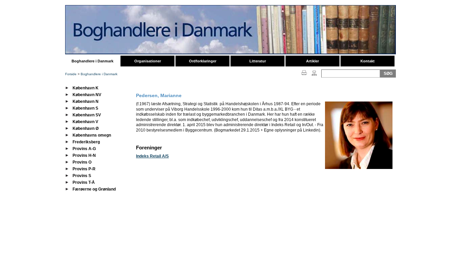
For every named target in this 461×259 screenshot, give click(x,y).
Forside (71, 74)
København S (85, 108)
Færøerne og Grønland (94, 189)
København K (86, 88)
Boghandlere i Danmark (92, 61)
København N (86, 101)
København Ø (86, 128)
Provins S (82, 175)
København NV (87, 94)
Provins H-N (84, 155)
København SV (87, 115)
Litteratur (257, 61)
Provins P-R (84, 169)
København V (85, 121)
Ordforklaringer (202, 61)
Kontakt (367, 61)
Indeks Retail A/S (152, 156)
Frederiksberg (86, 142)
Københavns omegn (92, 135)
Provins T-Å (84, 182)
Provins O (82, 162)
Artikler (312, 61)
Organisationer (147, 61)
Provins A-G (84, 148)
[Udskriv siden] (304, 76)
